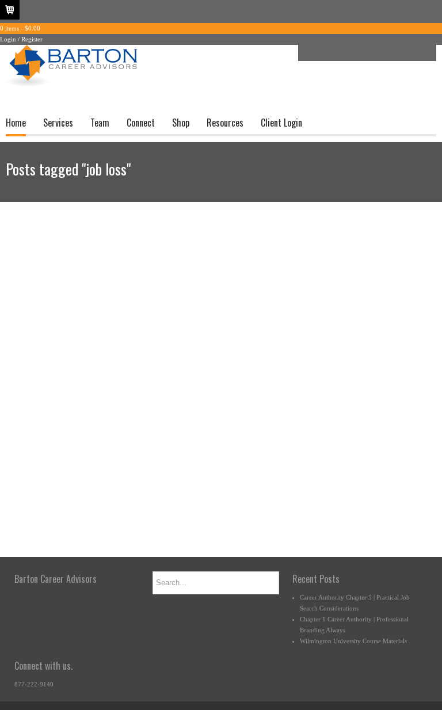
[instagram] (375, 53)
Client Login (281, 122)
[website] (410, 53)
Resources (225, 122)
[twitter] (341, 53)
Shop (180, 122)
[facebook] (324, 53)
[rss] (393, 53)
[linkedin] (358, 53)
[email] (306, 53)
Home (16, 122)
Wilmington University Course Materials (353, 641)
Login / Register (21, 39)
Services (58, 122)
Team (99, 122)
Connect (141, 122)
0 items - (20, 28)
